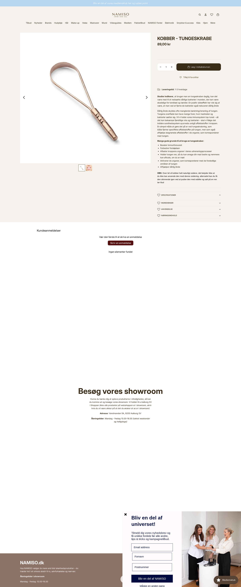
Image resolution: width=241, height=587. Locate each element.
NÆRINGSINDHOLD (169, 215)
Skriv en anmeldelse (120, 243)
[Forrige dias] (23, 98)
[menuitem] (213, 23)
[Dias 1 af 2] (82, 168)
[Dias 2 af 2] (89, 168)
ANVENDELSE (167, 209)
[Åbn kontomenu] (206, 15)
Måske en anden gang (152, 586)
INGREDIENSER (167, 203)
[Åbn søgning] (200, 15)
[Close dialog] (125, 514)
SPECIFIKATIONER (168, 195)
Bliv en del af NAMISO (152, 578)
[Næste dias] (147, 98)
